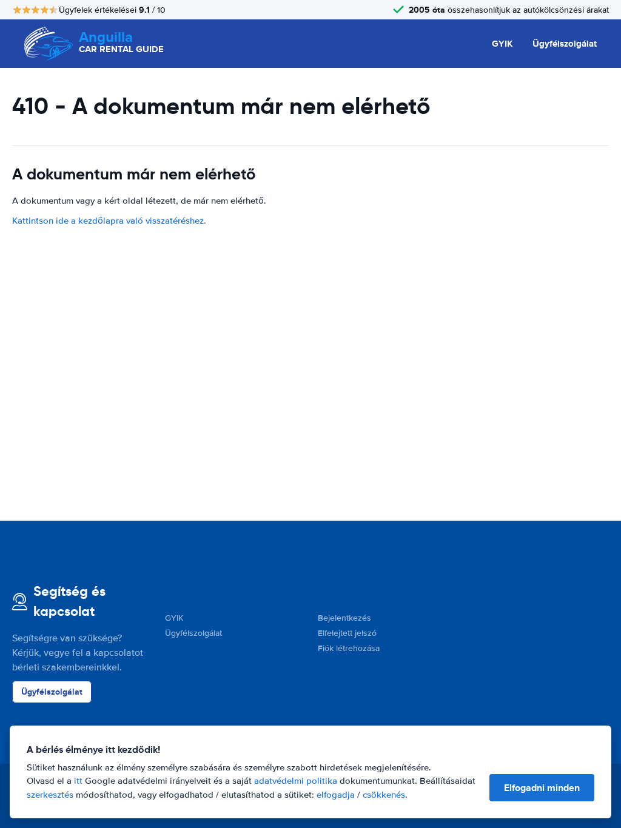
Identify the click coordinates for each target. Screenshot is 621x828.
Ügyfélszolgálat (564, 43)
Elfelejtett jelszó (347, 633)
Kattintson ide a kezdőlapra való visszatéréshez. (109, 220)
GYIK (502, 43)
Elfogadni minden (542, 788)
